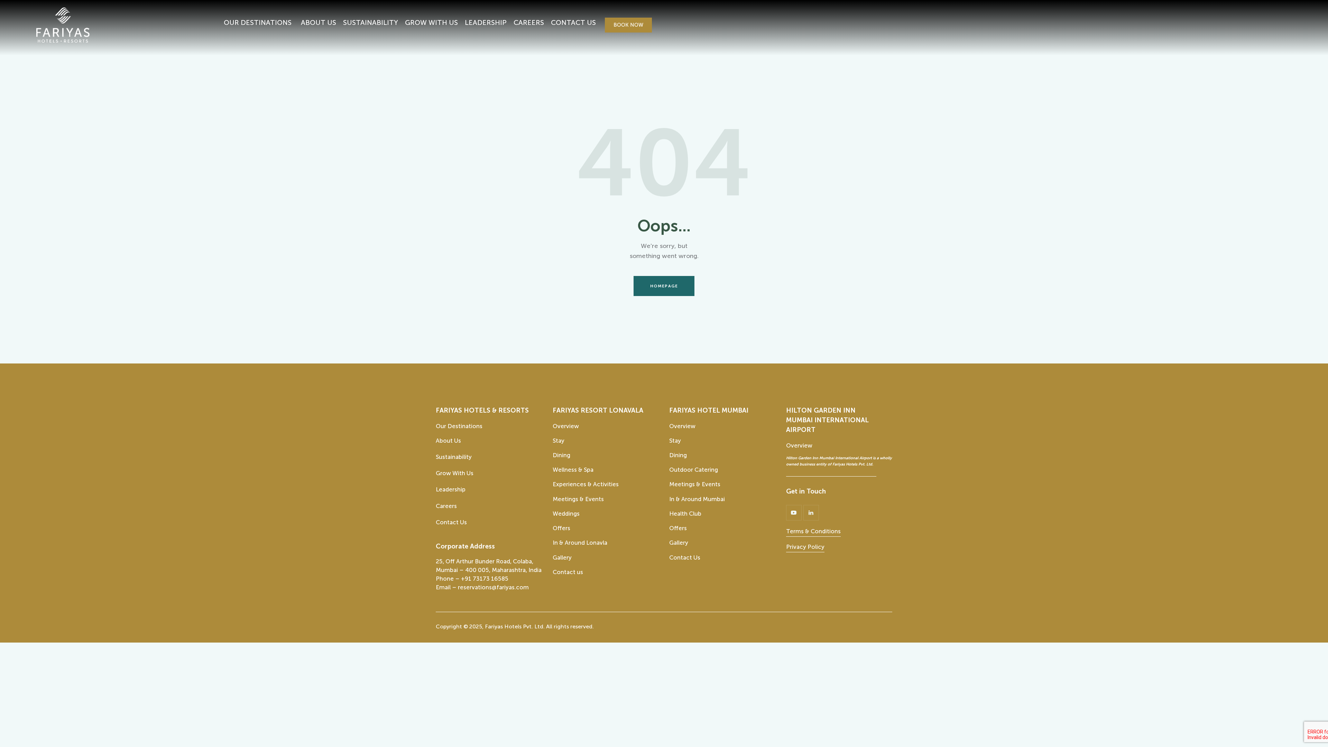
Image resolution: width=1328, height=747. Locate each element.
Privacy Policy (805, 546)
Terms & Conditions (813, 531)
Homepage (664, 286)
